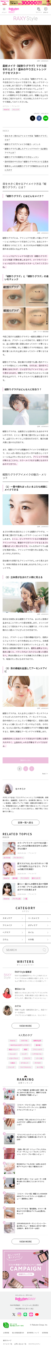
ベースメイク (33, 918)
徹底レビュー (13, 1049)
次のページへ (25, 760)
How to (6, 109)
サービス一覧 (7, 1344)
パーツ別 (39, 1058)
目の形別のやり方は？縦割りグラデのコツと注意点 (26, 161)
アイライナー (18, 857)
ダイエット (25, 1063)
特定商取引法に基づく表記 (24, 1308)
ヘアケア (6, 932)
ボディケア (32, 925)
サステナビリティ (34, 1344)
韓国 (25, 1049)
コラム (5, 939)
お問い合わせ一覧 (20, 1344)
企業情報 (6, 1333)
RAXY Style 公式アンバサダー (20, 1045)
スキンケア (7, 918)
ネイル (31, 932)
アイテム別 (17, 898)
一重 (25, 898)
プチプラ (27, 1058)
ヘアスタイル (36, 1054)
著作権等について (33, 1333)
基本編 (15, 878)
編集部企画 (37, 1040)
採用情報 (45, 1333)
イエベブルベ (13, 1058)
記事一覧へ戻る (25, 822)
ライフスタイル (25, 1067)
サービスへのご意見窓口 (30, 1305)
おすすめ (7, 857)
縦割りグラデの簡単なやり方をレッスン (22, 157)
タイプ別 (40, 1067)
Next (44, 773)
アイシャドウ (37, 1049)
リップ (24, 1054)
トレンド (16, 109)
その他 (31, 939)
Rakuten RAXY (14, 10)
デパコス (38, 1063)
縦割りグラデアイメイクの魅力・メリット (23, 144)
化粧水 (12, 1063)
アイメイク (16, 106)
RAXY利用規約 (15, 1305)
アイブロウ (25, 878)
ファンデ (11, 1067)
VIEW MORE (25, 1025)
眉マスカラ (36, 878)
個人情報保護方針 (18, 1333)
